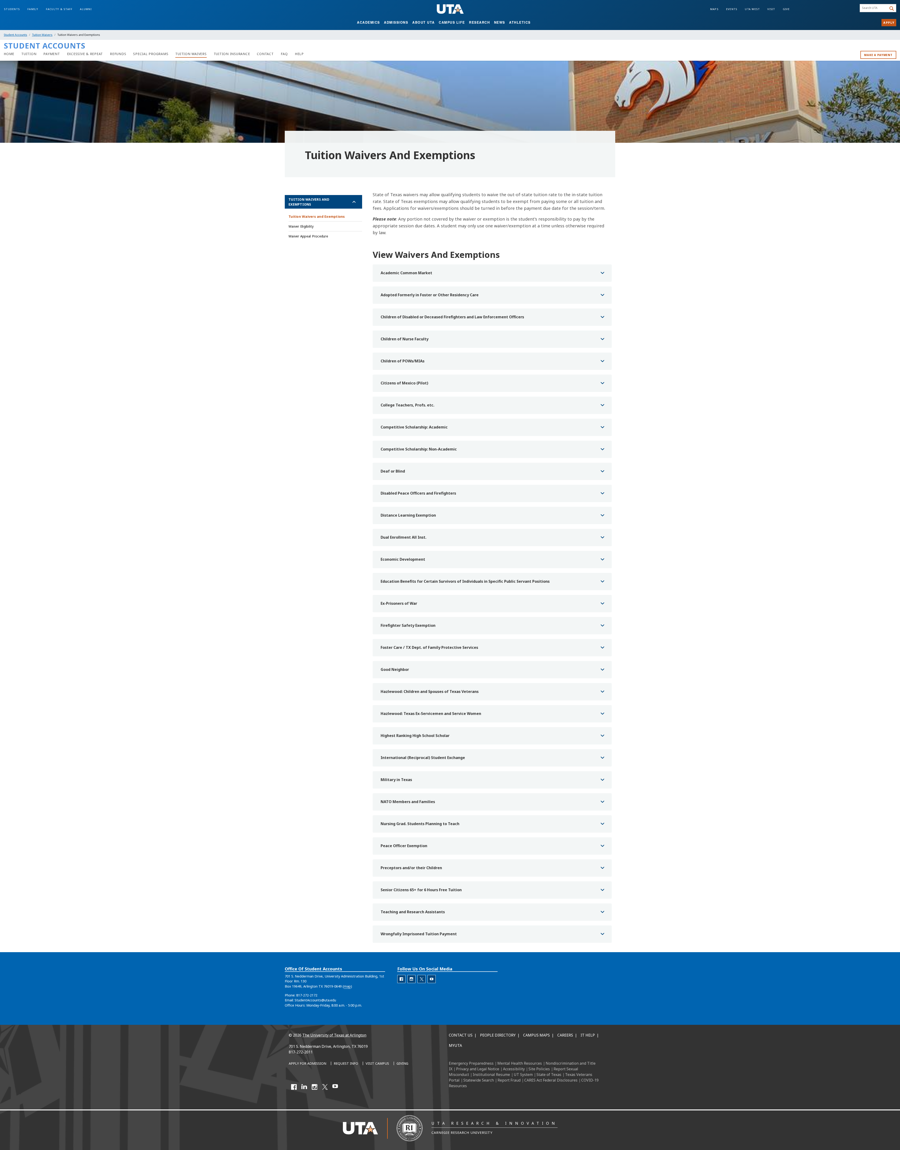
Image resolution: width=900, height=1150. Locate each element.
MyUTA (455, 1045)
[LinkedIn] (304, 1087)
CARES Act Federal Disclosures (551, 1080)
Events (732, 9)
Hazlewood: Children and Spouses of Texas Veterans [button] (430, 691)
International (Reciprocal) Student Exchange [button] (423, 757)
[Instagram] (314, 1087)
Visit (771, 9)
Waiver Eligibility (301, 226)
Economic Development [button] (403, 559)
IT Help (588, 1035)
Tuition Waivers (42, 35)
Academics (368, 22)
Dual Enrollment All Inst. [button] (403, 537)
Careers (565, 1035)
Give (786, 9)
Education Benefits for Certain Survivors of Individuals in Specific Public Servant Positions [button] (465, 581)
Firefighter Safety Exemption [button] (408, 625)
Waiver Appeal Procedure (308, 236)
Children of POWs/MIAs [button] (402, 361)
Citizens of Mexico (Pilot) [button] (404, 383)
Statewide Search (478, 1080)
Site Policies (539, 1068)
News (499, 22)
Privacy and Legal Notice (477, 1068)
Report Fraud (509, 1080)
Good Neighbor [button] (395, 669)
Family (32, 9)
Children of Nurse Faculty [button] (404, 339)
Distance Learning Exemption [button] (408, 515)
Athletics (520, 22)
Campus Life (452, 22)
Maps (714, 9)
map (347, 986)
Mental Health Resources (519, 1063)
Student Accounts (15, 35)
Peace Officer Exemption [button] (404, 845)
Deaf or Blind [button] (393, 471)
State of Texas (548, 1074)
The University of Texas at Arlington (334, 1035)
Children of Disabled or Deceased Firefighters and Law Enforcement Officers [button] (452, 316)
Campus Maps (536, 1035)
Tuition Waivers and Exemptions (309, 202)
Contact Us (460, 1035)
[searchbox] (874, 8)
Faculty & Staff (59, 9)
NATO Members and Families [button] (408, 801)
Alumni (86, 9)
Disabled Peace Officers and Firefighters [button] (418, 493)
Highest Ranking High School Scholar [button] (415, 735)
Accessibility (514, 1068)
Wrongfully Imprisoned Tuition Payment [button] (419, 933)
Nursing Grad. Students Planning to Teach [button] (420, 823)
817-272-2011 (301, 1052)
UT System (523, 1074)
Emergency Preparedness (471, 1063)
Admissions (396, 22)
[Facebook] (294, 1087)
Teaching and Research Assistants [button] (413, 911)
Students (12, 9)
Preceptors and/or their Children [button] (411, 867)
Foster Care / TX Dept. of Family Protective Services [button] (429, 647)
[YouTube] (335, 1087)
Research (479, 22)
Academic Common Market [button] (406, 272)
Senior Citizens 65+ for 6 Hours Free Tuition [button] (421, 889)
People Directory (498, 1035)
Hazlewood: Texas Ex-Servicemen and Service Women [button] (431, 713)
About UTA (423, 22)
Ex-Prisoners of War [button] (399, 603)
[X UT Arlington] (325, 1087)
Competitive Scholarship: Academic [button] (414, 427)
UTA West (752, 9)
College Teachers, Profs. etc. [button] (407, 405)
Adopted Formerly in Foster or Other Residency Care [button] (430, 294)
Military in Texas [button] (396, 779)
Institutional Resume (491, 1074)
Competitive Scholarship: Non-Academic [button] (419, 449)
